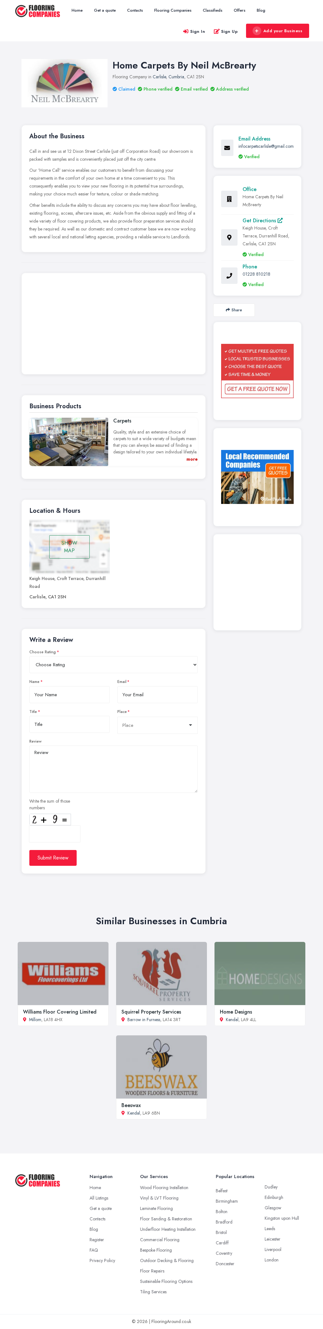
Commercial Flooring (159, 1239)
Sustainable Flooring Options (166, 1281)
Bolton (221, 1211)
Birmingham (227, 1201)
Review (35, 741)
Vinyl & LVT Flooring (159, 1198)
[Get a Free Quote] (257, 371)
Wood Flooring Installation (164, 1187)
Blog (261, 10)
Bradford (224, 1222)
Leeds (270, 1228)
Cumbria (176, 77)
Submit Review (53, 857)
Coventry (224, 1253)
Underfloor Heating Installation (168, 1229)
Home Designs (236, 1011)
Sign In (197, 31)
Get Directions (260, 220)
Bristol (221, 1232)
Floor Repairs (152, 1271)
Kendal (232, 1019)
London (272, 1260)
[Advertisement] (113, 325)
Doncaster (225, 1263)
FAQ (94, 1250)
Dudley (271, 1187)
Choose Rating (42, 652)
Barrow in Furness (143, 1019)
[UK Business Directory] (257, 477)
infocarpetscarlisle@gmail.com (266, 146)
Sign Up (229, 31)
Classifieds (212, 10)
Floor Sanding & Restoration (166, 1219)
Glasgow (273, 1208)
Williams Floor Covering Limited (60, 1011)
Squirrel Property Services (151, 1011)
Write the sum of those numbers (49, 804)
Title (33, 712)
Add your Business (282, 31)
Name (34, 682)
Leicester (272, 1239)
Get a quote (105, 10)
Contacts (135, 10)
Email (121, 682)
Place (122, 712)
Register (97, 1239)
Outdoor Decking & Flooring (167, 1260)
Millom (35, 1019)
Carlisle (159, 77)
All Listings (99, 1198)
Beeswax (131, 1105)
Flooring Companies (172, 10)
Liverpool (273, 1249)
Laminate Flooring (156, 1208)
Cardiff (222, 1243)
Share (237, 310)
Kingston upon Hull (282, 1218)
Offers (239, 10)
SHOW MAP (69, 546)
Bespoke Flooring (156, 1250)
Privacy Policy (102, 1260)
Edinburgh (274, 1197)
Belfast (221, 1191)
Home (77, 10)
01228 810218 (256, 274)
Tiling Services (153, 1292)
